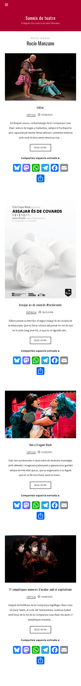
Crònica (31, 312)
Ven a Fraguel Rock (40, 444)
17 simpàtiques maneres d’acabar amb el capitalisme (40, 589)
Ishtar (40, 107)
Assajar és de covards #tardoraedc (40, 304)
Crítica (31, 114)
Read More (40, 147)
